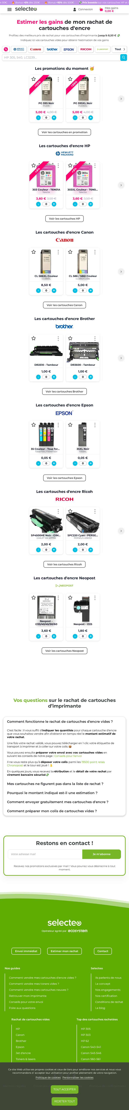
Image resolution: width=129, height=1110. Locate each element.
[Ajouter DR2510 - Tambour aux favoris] (33, 338)
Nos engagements (107, 989)
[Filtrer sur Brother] (52, 49)
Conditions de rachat (109, 1002)
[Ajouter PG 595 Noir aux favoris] (33, 79)
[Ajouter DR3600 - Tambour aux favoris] (70, 338)
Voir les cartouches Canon (64, 305)
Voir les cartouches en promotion (65, 132)
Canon (20, 1035)
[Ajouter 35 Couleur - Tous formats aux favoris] (33, 425)
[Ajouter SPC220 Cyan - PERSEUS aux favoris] (70, 511)
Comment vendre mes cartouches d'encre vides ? (42, 977)
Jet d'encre (23, 1053)
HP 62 (85, 1041)
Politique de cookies (48, 1077)
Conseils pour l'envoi (68, 756)
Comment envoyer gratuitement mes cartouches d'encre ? (58, 802)
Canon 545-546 (91, 1053)
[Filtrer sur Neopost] (102, 49)
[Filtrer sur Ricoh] (86, 49)
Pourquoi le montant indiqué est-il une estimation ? (52, 793)
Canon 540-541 (91, 1047)
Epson (20, 1047)
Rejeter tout (64, 1101)
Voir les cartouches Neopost (64, 650)
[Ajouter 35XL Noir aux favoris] (70, 425)
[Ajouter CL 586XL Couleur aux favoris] (33, 252)
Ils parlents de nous (108, 977)
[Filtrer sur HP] (19, 49)
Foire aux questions (22, 1008)
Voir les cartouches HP (64, 218)
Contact (102, 951)
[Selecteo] (64, 914)
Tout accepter (64, 1089)
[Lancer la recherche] (123, 57)
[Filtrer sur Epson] (69, 49)
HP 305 (86, 1028)
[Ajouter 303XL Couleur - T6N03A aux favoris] (70, 165)
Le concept (102, 983)
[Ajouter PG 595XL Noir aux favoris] (70, 79)
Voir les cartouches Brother (64, 391)
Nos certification (106, 996)
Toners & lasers (25, 1059)
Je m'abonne (102, 854)
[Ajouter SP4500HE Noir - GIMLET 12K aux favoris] (33, 511)
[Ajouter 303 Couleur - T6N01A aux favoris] (33, 165)
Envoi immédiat (26, 951)
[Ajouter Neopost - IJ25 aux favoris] (70, 597)
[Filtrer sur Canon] (35, 49)
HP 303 (86, 1035)
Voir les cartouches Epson (64, 478)
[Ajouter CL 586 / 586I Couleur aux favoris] (70, 252)
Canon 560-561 (91, 1059)
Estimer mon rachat (64, 951)
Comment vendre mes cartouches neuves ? (38, 989)
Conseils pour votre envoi (26, 1002)
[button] (83, 9)
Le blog (100, 1008)
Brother (21, 1041)
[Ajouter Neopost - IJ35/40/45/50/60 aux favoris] (33, 597)
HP (18, 1028)
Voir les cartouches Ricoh (64, 564)
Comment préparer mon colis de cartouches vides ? (52, 811)
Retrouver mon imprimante (28, 996)
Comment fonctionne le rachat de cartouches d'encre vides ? (60, 722)
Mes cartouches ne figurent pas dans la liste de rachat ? (55, 784)
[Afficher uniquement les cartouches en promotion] (6, 49)
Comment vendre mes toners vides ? (34, 983)
